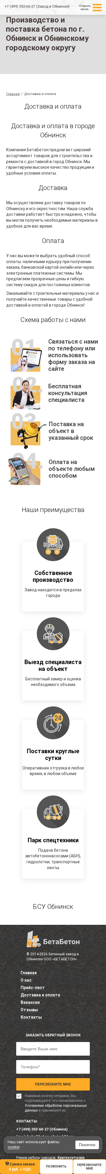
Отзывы (29, 1009)
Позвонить (56, 1166)
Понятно (87, 1144)
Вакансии (30, 1002)
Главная (29, 972)
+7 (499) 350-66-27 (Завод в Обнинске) (36, 6)
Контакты (31, 1017)
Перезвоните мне (53, 1084)
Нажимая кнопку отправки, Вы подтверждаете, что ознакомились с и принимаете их (56, 1103)
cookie (13, 1147)
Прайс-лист (33, 987)
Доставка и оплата (40, 995)
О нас (26, 980)
